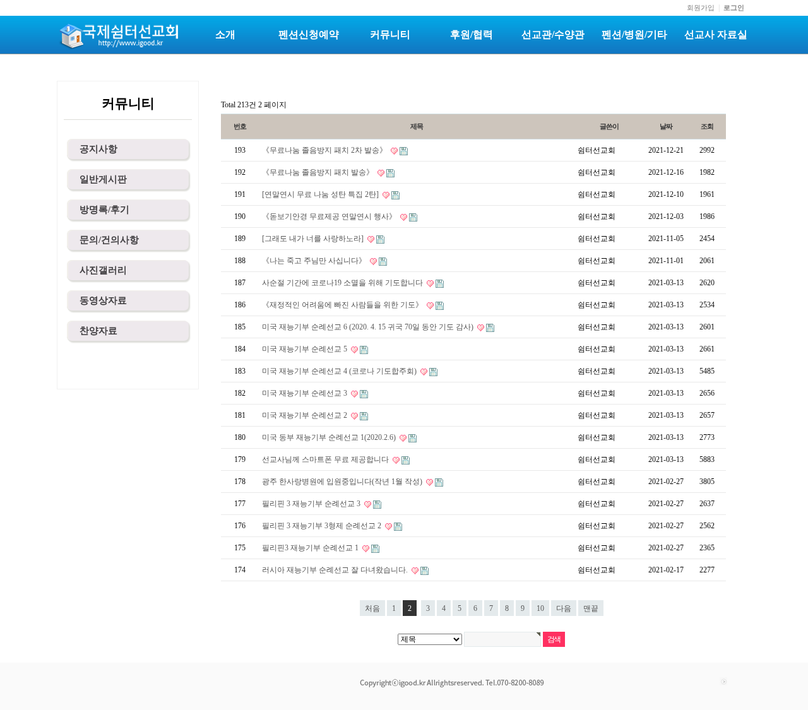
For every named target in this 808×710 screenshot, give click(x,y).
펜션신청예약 (308, 34)
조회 (707, 126)
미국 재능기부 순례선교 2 (305, 415)
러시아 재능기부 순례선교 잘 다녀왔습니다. (336, 569)
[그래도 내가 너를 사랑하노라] (313, 238)
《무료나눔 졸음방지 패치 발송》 (319, 172)
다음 (563, 608)
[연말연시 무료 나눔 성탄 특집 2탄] (321, 194)
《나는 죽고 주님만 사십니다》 (315, 260)
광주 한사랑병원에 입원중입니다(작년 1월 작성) (343, 481)
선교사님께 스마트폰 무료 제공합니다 (326, 459)
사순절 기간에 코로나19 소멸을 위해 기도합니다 (343, 282)
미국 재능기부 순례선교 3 (305, 393)
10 (540, 608)
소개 (225, 34)
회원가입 (701, 7)
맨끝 (590, 608)
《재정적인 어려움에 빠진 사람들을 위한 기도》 (343, 304)
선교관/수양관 (553, 34)
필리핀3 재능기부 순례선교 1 (311, 547)
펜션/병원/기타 (634, 34)
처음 (372, 608)
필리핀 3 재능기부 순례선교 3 (312, 503)
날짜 (666, 126)
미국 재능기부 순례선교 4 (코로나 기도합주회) (340, 371)
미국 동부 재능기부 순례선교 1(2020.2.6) (330, 437)
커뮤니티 (390, 34)
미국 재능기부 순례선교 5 (305, 349)
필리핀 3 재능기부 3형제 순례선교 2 (322, 525)
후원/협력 (471, 34)
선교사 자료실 (715, 34)
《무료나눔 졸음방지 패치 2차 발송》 (325, 150)
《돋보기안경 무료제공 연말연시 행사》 (330, 216)
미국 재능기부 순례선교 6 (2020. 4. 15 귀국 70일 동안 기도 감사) (368, 326)
